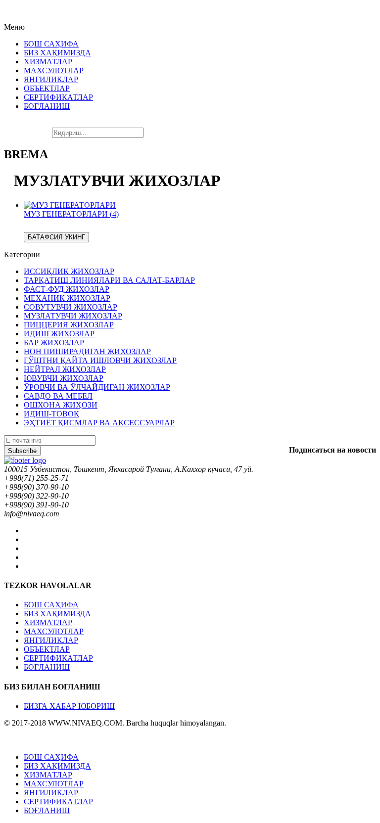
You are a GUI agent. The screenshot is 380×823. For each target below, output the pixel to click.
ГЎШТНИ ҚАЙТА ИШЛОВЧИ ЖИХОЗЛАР (100, 360)
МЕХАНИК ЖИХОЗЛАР (67, 298)
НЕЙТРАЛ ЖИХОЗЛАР (65, 369)
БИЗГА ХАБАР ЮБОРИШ (69, 706)
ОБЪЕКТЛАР (47, 649)
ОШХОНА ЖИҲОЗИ (60, 405)
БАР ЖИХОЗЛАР (54, 342)
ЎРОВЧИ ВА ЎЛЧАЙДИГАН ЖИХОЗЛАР (97, 387)
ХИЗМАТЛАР (48, 622)
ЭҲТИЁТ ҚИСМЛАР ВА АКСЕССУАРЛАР (99, 422)
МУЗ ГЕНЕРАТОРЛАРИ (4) (71, 214)
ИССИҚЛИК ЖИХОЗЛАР (69, 271)
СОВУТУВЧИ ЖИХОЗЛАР (70, 307)
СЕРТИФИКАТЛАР (58, 658)
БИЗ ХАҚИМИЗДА (57, 613)
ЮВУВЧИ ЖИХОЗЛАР (63, 378)
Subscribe (22, 451)
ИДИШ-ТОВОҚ (51, 414)
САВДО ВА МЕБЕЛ (58, 396)
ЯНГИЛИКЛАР (51, 640)
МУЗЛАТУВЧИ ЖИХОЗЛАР (73, 316)
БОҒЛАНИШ (47, 667)
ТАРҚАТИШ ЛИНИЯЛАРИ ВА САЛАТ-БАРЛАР (109, 280)
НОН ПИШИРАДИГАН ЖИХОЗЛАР (87, 351)
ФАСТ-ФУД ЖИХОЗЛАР (66, 289)
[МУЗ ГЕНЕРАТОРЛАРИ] (70, 205)
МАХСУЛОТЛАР (54, 631)
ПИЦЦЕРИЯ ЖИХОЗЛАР (69, 324)
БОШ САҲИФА (51, 604)
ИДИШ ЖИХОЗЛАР (59, 333)
